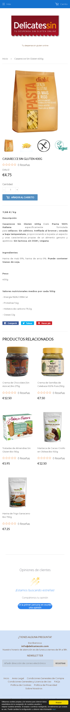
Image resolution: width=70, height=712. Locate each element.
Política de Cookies (21, 685)
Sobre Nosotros (33, 688)
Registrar (60, 663)
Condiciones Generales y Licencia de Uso (29, 681)
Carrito (64, 4)
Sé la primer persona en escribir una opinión (35, 606)
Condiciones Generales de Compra (45, 678)
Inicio (5, 58)
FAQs (57, 681)
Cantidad (7, 184)
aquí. (54, 709)
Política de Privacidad (45, 685)
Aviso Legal (18, 678)
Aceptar (59, 702)
